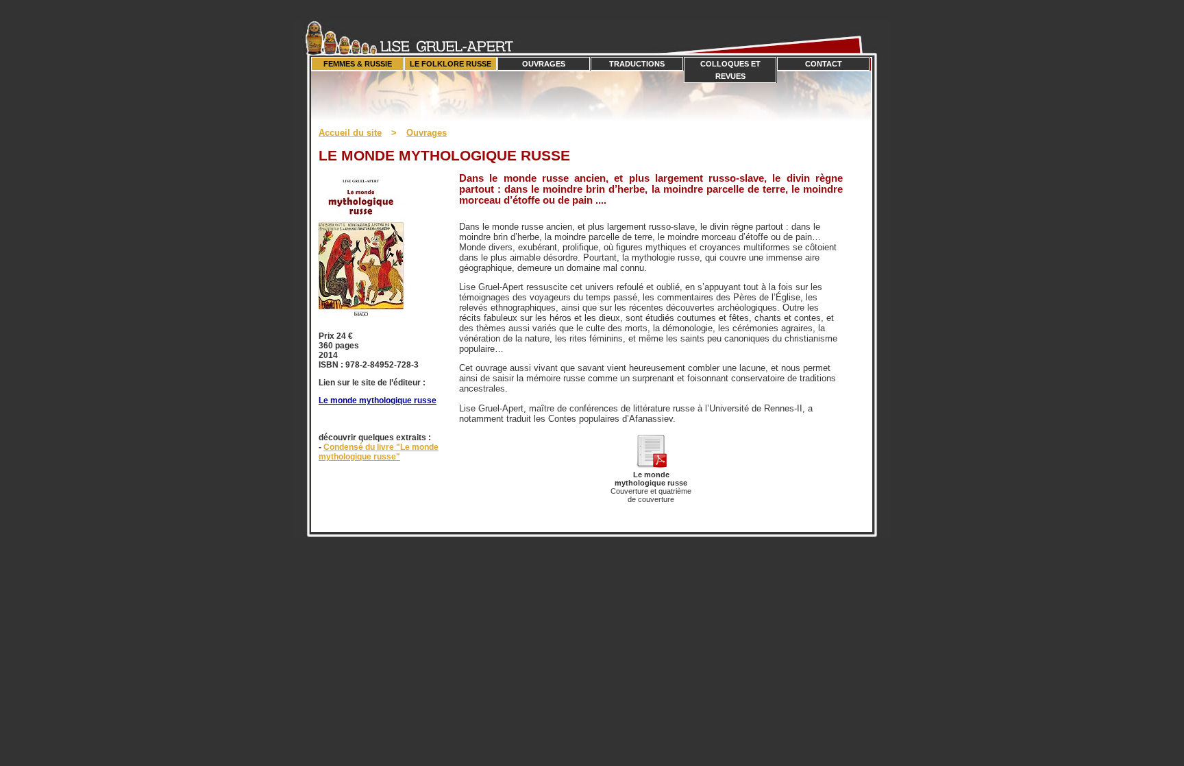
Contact (823, 64)
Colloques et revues (730, 70)
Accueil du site (350, 133)
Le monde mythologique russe (377, 400)
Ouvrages (543, 64)
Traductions (637, 64)
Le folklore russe (450, 64)
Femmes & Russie (357, 64)
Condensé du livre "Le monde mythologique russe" (379, 452)
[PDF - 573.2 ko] (651, 465)
